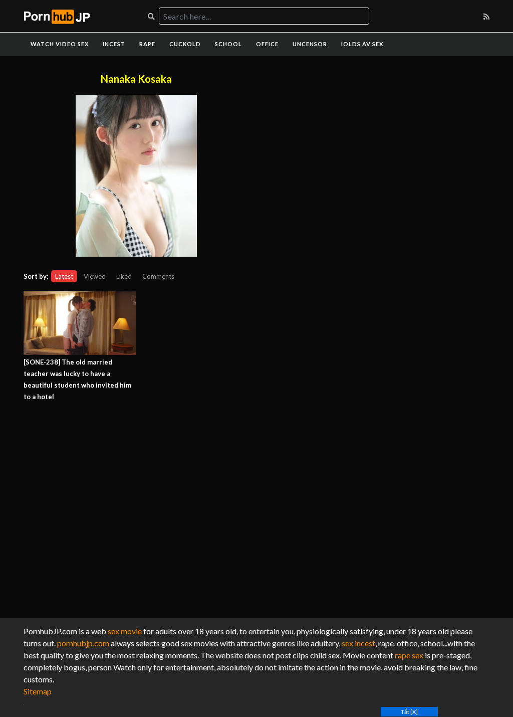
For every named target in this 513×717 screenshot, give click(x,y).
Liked (124, 276)
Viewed (95, 276)
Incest (114, 44)
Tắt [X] (409, 711)
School (228, 44)
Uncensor (310, 44)
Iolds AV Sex (362, 44)
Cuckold (185, 44)
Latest (64, 276)
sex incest (358, 643)
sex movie (125, 631)
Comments (158, 276)
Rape (147, 44)
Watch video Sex (60, 44)
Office (267, 44)
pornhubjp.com (83, 643)
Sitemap (38, 691)
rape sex (409, 655)
